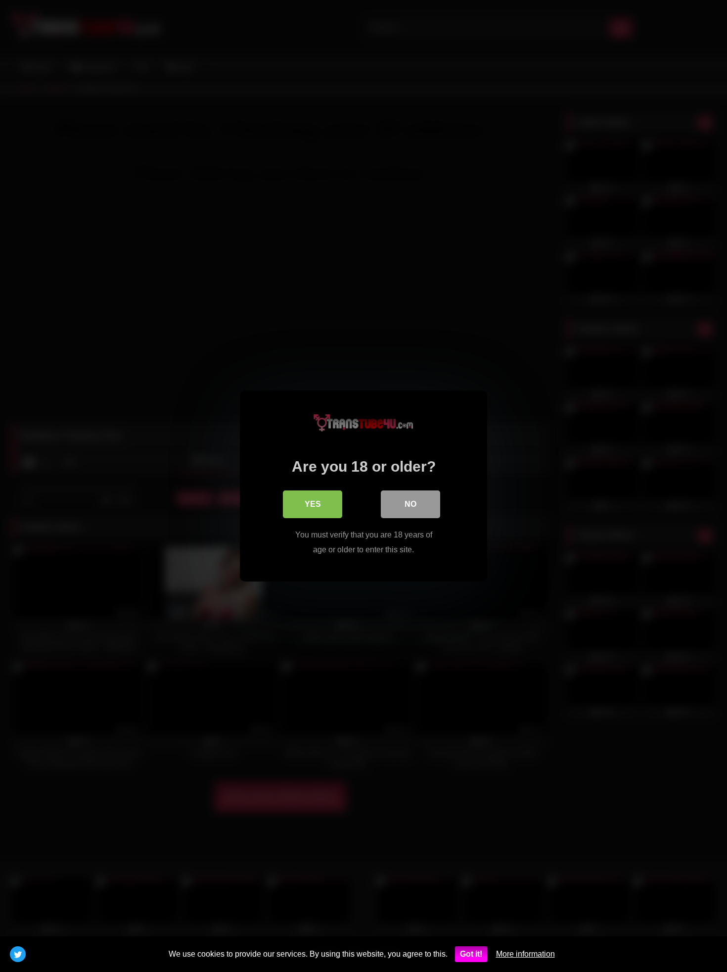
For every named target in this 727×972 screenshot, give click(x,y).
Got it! (471, 954)
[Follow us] (18, 954)
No (410, 504)
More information (525, 954)
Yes (313, 504)
